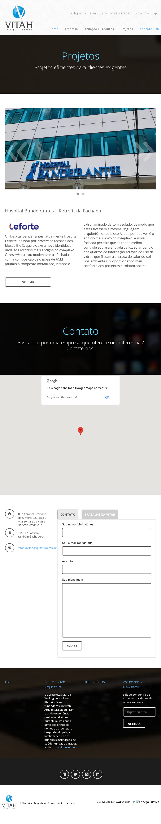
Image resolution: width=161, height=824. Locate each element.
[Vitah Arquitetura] (9, 801)
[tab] (67, 514)
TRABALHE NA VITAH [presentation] (99, 514)
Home (53, 29)
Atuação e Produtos (99, 29)
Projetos (127, 29)
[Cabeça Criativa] (147, 802)
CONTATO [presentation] (67, 514)
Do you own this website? (62, 397)
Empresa (71, 29)
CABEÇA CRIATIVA (125, 801)
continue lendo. (65, 747)
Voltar (28, 282)
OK (107, 397)
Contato (146, 29)
